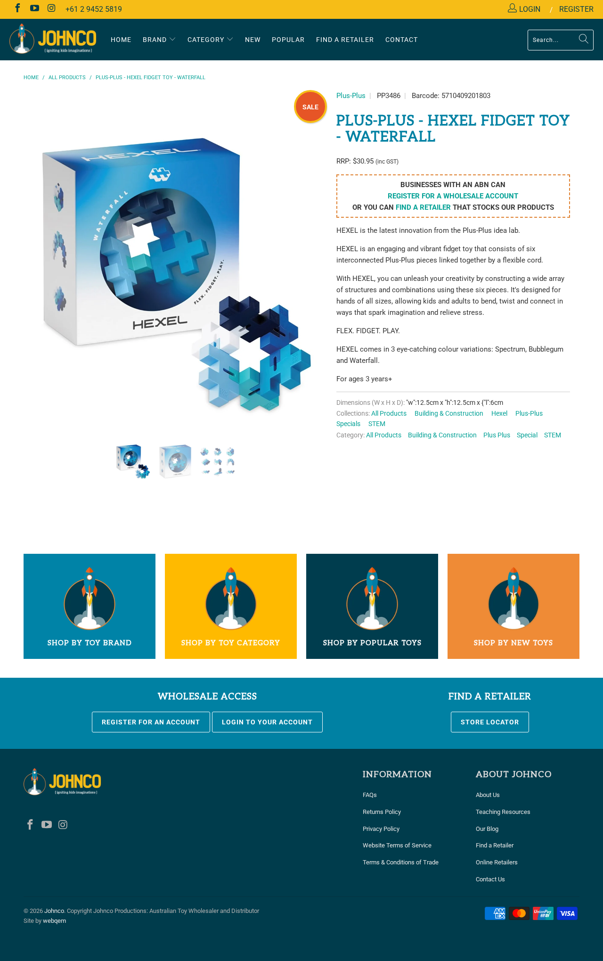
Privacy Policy (381, 828)
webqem (54, 920)
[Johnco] (53, 39)
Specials (348, 423)
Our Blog (487, 828)
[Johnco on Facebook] (17, 9)
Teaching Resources (503, 811)
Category (206, 39)
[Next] (310, 277)
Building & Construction (449, 413)
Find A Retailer (345, 39)
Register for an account (151, 722)
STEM (376, 423)
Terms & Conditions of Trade (401, 862)
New (253, 39)
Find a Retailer (494, 845)
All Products (389, 413)
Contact (401, 39)
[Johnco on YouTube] (34, 9)
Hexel (499, 413)
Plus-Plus (351, 95)
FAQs (370, 794)
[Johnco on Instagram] (51, 9)
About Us (488, 794)
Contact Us (490, 879)
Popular (288, 39)
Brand (156, 39)
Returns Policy (382, 811)
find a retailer (423, 207)
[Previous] (40, 277)
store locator (490, 722)
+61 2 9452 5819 (93, 9)
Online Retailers (497, 862)
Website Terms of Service (397, 845)
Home (121, 39)
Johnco (54, 910)
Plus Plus (496, 435)
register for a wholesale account (453, 196)
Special (527, 435)
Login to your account (267, 722)
